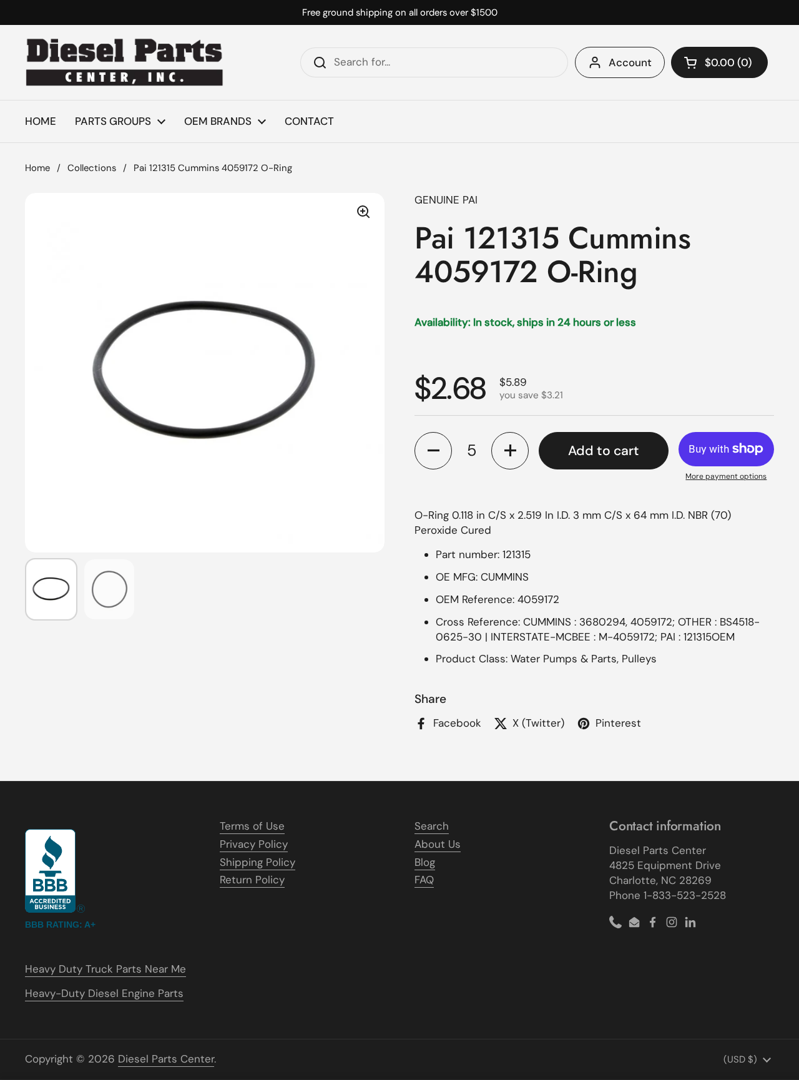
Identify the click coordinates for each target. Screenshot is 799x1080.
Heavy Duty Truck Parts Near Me (105, 969)
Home (37, 168)
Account (630, 62)
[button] (719, 62)
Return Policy (252, 879)
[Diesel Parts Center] (125, 62)
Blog (424, 862)
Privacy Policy (254, 844)
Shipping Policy (257, 862)
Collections (91, 168)
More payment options (726, 476)
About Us (437, 844)
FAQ (424, 879)
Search (431, 826)
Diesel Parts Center (166, 1059)
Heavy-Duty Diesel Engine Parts (104, 993)
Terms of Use (252, 826)
